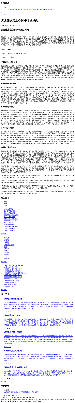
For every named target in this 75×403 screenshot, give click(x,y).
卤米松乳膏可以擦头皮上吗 (13, 279)
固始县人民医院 (9, 213)
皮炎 (29, 392)
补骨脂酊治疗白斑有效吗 (12, 271)
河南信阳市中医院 (10, 220)
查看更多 (4, 234)
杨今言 (6, 243)
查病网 (18, 25)
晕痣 (15, 392)
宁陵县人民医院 (9, 217)
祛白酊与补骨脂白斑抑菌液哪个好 (15, 273)
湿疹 (36, 392)
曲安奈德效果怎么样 (11, 267)
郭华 (5, 250)
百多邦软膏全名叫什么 (11, 280)
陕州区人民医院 (9, 211)
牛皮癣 (11, 392)
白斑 (18, 392)
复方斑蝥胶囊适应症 (11, 282)
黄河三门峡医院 (9, 230)
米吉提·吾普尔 (9, 245)
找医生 (8, 395)
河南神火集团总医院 (11, 226)
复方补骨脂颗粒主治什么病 (13, 275)
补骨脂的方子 (8, 286)
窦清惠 (6, 249)
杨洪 (5, 247)
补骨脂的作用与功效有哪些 (13, 269)
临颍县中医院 (8, 222)
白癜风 (6, 392)
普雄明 (6, 254)
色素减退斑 (24, 392)
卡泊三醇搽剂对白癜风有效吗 (13, 265)
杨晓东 (6, 237)
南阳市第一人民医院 (11, 215)
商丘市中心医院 (9, 224)
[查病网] (1, 13)
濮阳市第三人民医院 (11, 219)
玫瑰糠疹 (4, 14)
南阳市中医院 (8, 209)
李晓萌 (6, 239)
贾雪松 (6, 252)
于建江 (6, 256)
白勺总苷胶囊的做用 (11, 284)
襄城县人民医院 (9, 228)
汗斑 (32, 392)
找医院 (3, 395)
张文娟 (6, 241)
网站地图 (14, 395)
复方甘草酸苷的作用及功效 (13, 277)
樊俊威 (6, 258)
